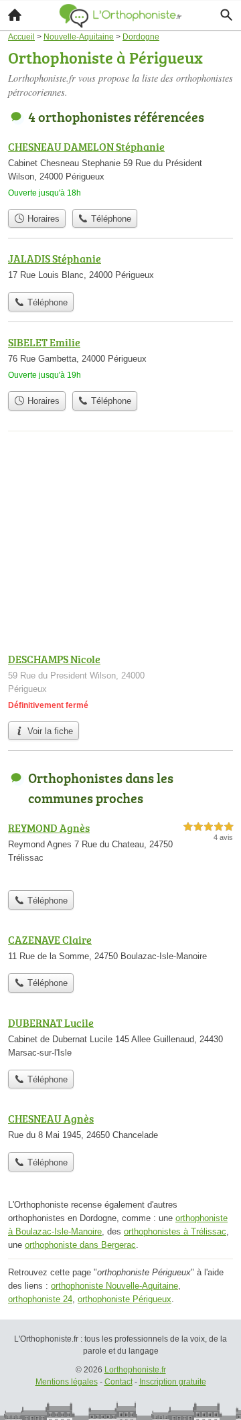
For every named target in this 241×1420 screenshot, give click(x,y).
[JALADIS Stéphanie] (120, 268)
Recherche (226, 14)
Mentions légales (66, 1382)
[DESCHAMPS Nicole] (120, 682)
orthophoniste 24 (40, 1299)
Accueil (14, 14)
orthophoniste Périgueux (124, 1299)
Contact (118, 1382)
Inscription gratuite (172, 1382)
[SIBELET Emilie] (120, 359)
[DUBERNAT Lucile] (120, 1039)
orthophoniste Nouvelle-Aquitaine (114, 1286)
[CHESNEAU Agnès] (120, 1128)
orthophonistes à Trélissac (175, 1231)
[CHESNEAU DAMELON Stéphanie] (120, 170)
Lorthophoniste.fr (135, 1369)
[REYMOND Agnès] (120, 851)
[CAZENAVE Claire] (120, 949)
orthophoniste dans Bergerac (80, 1245)
